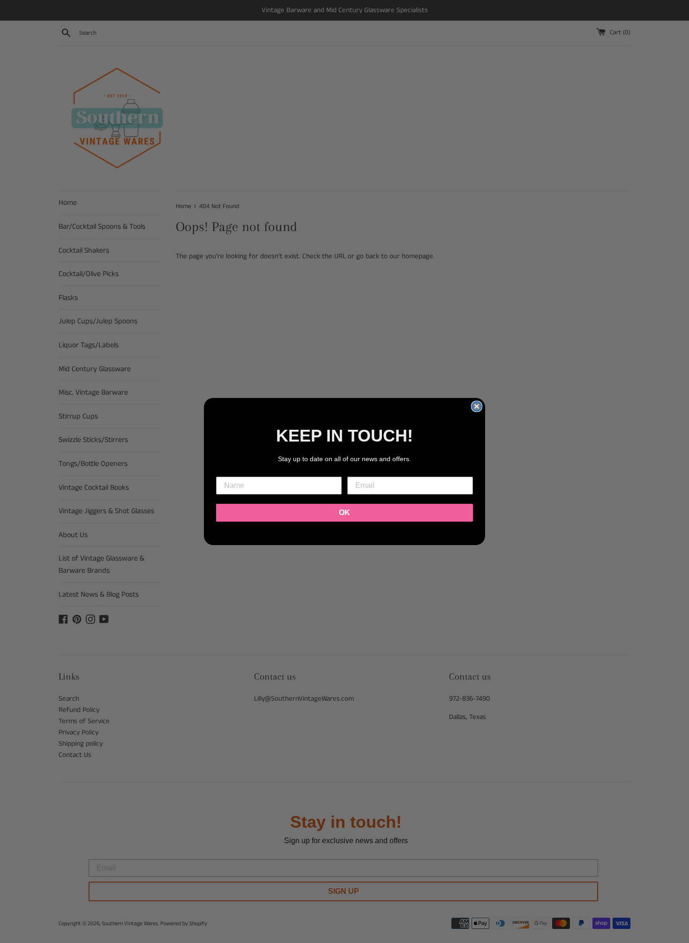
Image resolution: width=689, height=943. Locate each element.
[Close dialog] (476, 406)
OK (344, 512)
